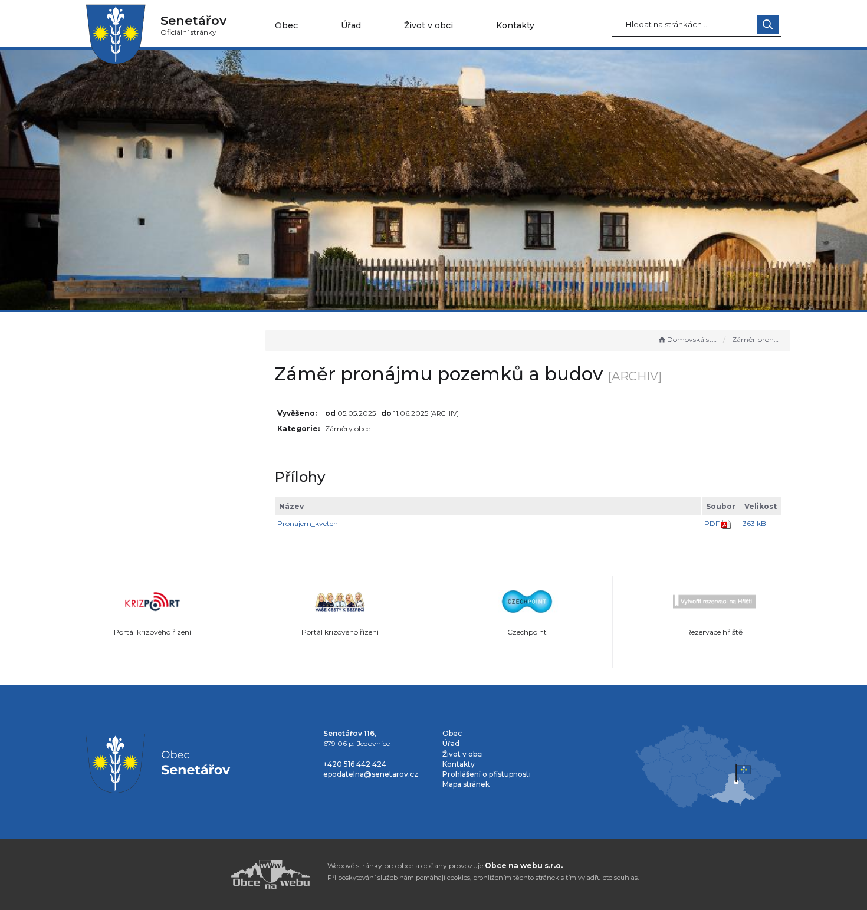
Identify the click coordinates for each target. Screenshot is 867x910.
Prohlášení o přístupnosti (486, 774)
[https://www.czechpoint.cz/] (527, 601)
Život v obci (428, 25)
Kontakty (515, 25)
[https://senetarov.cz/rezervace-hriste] (715, 601)
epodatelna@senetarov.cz (370, 774)
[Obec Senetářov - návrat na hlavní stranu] (116, 33)
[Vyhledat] (768, 24)
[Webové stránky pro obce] (203, 874)
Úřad (351, 25)
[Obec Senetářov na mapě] (708, 765)
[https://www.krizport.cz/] (153, 601)
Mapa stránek (466, 784)
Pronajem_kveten (307, 523)
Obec (286, 25)
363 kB (754, 523)
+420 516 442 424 (354, 764)
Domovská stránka (692, 339)
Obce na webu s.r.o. (524, 865)
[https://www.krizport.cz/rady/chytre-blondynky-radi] (340, 601)
